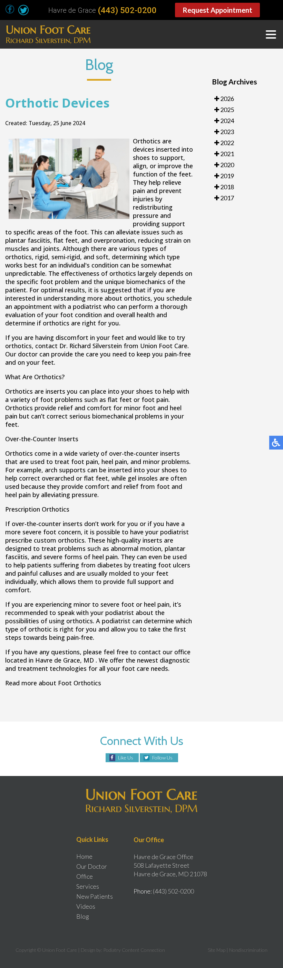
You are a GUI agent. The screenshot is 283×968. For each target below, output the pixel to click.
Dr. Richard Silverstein (90, 346)
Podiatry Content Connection (134, 950)
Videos (85, 906)
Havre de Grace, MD (64, 660)
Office (84, 876)
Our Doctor (91, 866)
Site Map (216, 950)
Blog (82, 916)
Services (87, 886)
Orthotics (147, 141)
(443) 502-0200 (127, 10)
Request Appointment (217, 10)
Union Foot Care (163, 346)
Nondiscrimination (248, 950)
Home (84, 856)
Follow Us (162, 757)
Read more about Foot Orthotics (53, 683)
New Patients (94, 896)
